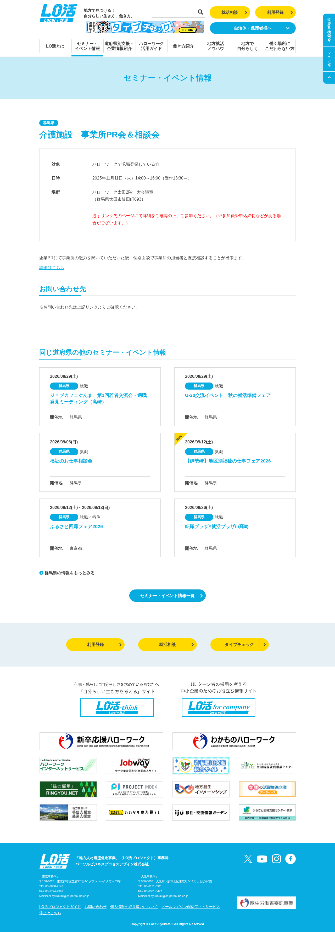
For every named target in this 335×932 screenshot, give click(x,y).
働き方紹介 (183, 46)
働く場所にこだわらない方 (279, 46)
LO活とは (55, 46)
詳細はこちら (51, 267)
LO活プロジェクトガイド (60, 907)
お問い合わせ (96, 907)
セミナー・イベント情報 (87, 46)
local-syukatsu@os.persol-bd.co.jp (67, 896)
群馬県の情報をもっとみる (69, 573)
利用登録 (275, 12)
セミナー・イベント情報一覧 (167, 595)
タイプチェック (239, 644)
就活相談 (229, 12)
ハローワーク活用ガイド (151, 46)
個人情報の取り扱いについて (134, 907)
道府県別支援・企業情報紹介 (119, 46)
